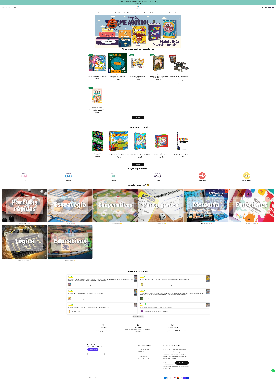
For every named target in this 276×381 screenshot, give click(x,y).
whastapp (177, 330)
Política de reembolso (143, 354)
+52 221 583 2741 (91, 344)
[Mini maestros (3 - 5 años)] (23, 175)
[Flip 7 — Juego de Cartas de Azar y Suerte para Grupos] (140, 141)
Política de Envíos (142, 356)
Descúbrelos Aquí (108, 41)
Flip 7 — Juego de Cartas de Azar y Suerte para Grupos (140, 155)
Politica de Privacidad (143, 349)
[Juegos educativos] (70, 242)
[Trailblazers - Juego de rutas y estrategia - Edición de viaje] (117, 63)
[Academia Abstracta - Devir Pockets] (183, 141)
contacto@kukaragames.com (94, 346)
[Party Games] (160, 205)
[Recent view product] (266, 7)
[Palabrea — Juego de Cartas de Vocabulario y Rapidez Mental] (161, 141)
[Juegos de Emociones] (251, 205)
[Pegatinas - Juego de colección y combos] (138, 63)
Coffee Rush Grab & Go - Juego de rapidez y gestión (97, 109)
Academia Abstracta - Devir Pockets (183, 154)
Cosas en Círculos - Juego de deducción (97, 76)
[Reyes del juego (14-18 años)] (157, 175)
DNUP (97, 154)
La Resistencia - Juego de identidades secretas (179, 77)
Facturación (141, 351)
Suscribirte (182, 362)
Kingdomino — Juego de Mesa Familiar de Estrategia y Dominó (119, 155)
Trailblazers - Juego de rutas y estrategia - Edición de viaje (117, 77)
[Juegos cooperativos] (115, 205)
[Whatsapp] (103, 354)
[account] (262, 7)
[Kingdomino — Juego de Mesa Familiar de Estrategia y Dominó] (119, 141)
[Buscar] (259, 7)
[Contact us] (273, 370)
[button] (119, 2)
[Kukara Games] (138, 8)
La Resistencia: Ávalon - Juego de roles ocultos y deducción (158, 77)
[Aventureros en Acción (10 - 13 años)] (113, 175)
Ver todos (138, 117)
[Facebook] (88, 354)
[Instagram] (92, 354)
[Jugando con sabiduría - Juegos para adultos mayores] (246, 175)
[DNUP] (97, 141)
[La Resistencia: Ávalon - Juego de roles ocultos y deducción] (158, 63)
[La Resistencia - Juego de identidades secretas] (179, 63)
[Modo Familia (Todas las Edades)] (202, 175)
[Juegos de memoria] (205, 205)
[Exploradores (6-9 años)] (68, 175)
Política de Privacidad (143, 358)
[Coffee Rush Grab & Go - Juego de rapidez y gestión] (97, 96)
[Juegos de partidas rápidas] (24, 205)
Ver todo (138, 164)
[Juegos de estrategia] (70, 205)
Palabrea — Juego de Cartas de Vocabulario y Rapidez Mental (161, 155)
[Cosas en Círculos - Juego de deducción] (97, 63)
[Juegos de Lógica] (24, 242)
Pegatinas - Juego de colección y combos (138, 77)
